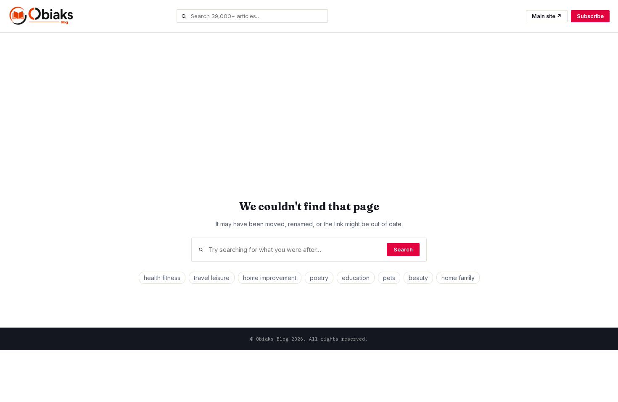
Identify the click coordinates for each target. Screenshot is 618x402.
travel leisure (212, 277)
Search (403, 249)
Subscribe (590, 16)
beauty (418, 277)
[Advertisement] (309, 96)
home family (458, 277)
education (356, 277)
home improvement (269, 277)
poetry (319, 277)
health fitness (162, 277)
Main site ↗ (547, 16)
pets (389, 277)
